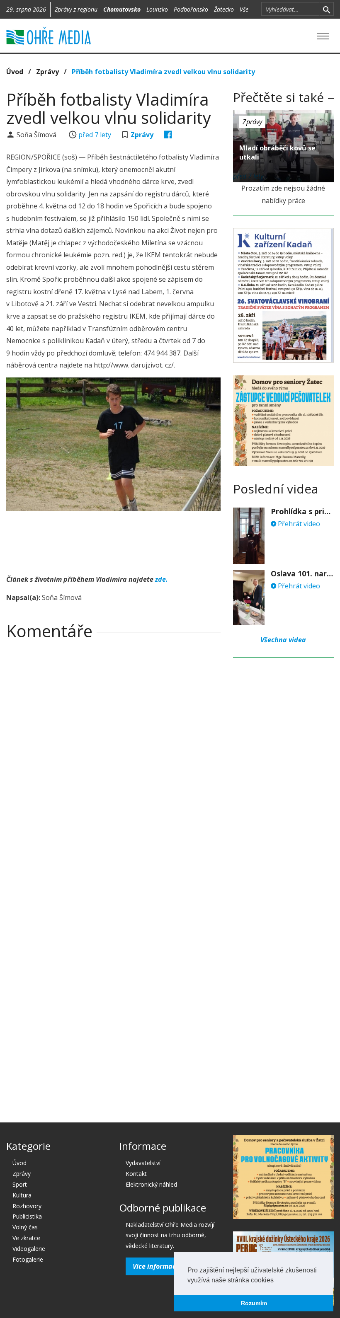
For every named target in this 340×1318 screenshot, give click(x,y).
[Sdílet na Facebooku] (168, 134)
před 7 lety (94, 134)
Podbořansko (191, 9)
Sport (19, 1184)
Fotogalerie (27, 1259)
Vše (244, 9)
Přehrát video (298, 523)
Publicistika (27, 1216)
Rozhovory (26, 1206)
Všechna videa (283, 639)
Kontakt (136, 1174)
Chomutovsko (122, 9)
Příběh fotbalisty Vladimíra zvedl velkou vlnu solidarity (163, 71)
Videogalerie (28, 1249)
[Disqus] (113, 762)
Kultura (22, 1195)
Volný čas (25, 1227)
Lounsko (157, 9)
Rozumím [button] (254, 1303)
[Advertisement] (157, 540)
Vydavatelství (143, 1163)
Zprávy (47, 71)
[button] (276, 1280)
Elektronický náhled (151, 1184)
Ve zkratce (26, 1238)
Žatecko (224, 9)
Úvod (14, 71)
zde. (161, 579)
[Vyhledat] (326, 9)
